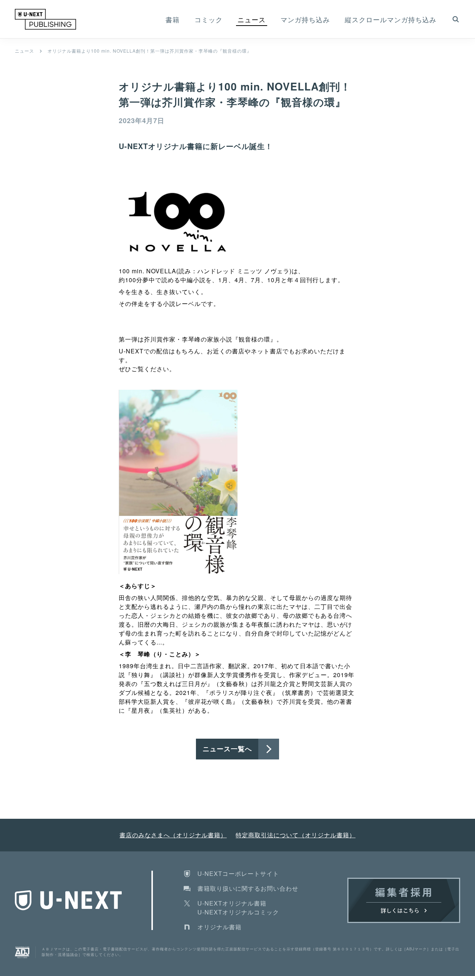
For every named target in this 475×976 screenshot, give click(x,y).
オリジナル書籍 (219, 927)
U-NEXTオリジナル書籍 (231, 903)
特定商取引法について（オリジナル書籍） (296, 835)
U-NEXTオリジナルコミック (238, 912)
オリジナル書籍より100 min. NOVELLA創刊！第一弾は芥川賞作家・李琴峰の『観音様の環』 (150, 50)
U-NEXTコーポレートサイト (238, 873)
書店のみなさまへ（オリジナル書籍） (173, 835)
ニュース (24, 50)
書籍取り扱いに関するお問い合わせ (247, 888)
